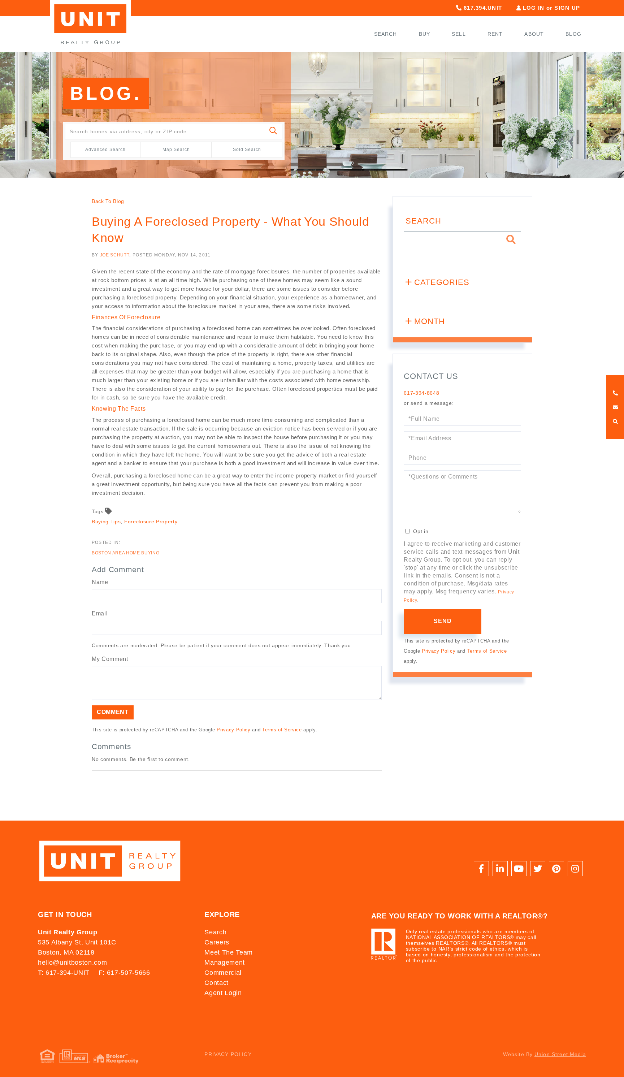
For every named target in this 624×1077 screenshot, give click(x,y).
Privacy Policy (233, 729)
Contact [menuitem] (216, 982)
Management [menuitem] (224, 962)
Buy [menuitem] (424, 34)
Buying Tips (106, 521)
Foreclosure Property (150, 521)
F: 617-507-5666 (124, 972)
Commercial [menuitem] (223, 972)
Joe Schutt (115, 255)
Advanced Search (105, 149)
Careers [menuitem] (216, 942)
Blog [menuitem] (573, 34)
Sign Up (567, 8)
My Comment (110, 659)
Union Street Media (560, 1054)
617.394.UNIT (482, 8)
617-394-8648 (421, 393)
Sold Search (247, 149)
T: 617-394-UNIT (64, 972)
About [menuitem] (534, 34)
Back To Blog (108, 201)
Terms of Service (282, 729)
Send (443, 621)
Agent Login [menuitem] (223, 992)
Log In (534, 8)
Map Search (176, 149)
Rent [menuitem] (495, 34)
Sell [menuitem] (459, 34)
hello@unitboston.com (72, 962)
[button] (273, 131)
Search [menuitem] (385, 34)
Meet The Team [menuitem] (228, 952)
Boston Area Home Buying (125, 552)
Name (100, 582)
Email (100, 613)
